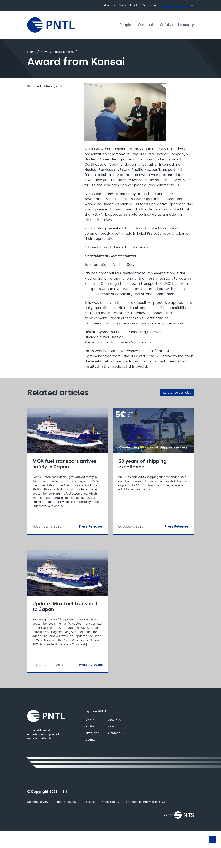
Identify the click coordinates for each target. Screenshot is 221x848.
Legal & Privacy (66, 801)
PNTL (46, 716)
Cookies (89, 801)
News (123, 5)
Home (31, 52)
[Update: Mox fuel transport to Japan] (67, 611)
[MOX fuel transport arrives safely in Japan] (67, 471)
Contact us (149, 5)
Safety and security (177, 25)
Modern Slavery (38, 801)
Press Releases (63, 52)
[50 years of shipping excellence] (153, 471)
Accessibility (110, 801)
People (125, 25)
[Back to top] (212, 839)
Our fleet (145, 25)
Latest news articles (177, 392)
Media (134, 5)
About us (109, 5)
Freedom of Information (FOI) (146, 801)
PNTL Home (51, 24)
